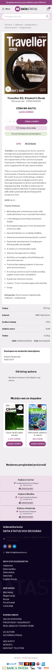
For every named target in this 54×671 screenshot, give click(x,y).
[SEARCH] (47, 16)
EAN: (36, 341)
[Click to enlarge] (8, 89)
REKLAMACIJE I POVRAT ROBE (18, 626)
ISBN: (14, 341)
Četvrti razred (11, 27)
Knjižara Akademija (12, 357)
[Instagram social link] (10, 546)
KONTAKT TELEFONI (13, 648)
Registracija (9, 596)
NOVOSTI (7, 644)
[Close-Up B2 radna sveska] (14, 417)
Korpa (6, 599)
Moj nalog (8, 592)
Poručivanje (9, 602)
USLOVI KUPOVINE (12, 619)
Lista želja (8, 606)
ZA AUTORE (9, 632)
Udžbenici (8, 565)
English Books (10, 579)
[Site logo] (26, 9)
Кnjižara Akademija (26, 508)
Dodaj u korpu (32, 121)
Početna (8, 25)
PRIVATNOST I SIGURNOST (16, 622)
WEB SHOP (9, 359)
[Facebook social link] (5, 546)
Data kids (7, 576)
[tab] (18, 144)
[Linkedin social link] (14, 546)
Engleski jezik (25, 27)
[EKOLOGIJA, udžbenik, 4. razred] (38, 417)
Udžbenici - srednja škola (25, 25)
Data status (8, 572)
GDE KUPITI (9, 641)
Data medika (9, 569)
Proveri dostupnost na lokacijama (26, 134)
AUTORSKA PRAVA (12, 635)
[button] (14, 443)
